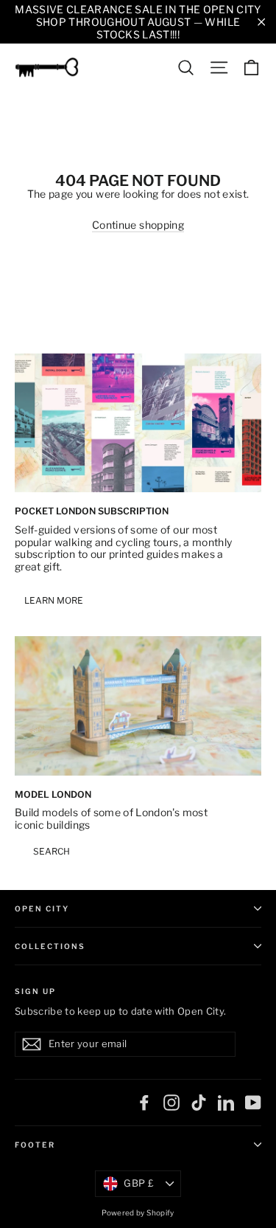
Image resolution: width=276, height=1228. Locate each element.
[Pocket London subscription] (138, 422)
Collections (50, 946)
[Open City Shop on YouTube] (253, 1102)
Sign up (35, 991)
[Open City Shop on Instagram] (171, 1102)
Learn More (53, 600)
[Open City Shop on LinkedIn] (226, 1102)
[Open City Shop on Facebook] (144, 1102)
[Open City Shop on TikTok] (199, 1102)
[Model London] (138, 705)
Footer (35, 1144)
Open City (42, 908)
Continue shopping (138, 224)
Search (51, 851)
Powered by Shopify (138, 1212)
